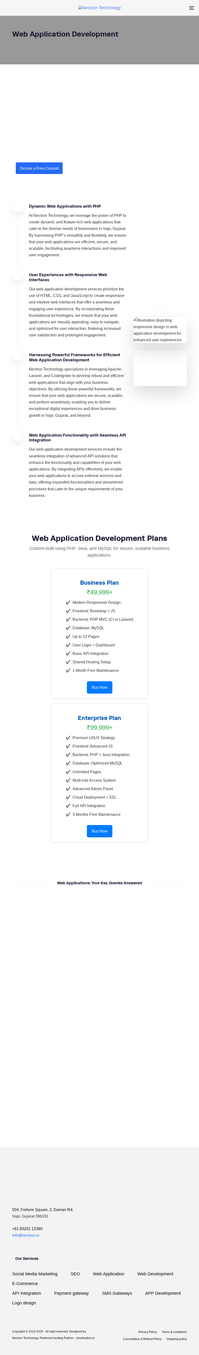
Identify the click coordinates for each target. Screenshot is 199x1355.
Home (17, 41)
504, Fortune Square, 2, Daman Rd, (42, 1210)
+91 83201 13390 (27, 1229)
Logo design (24, 1303)
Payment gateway (71, 1293)
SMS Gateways (117, 1293)
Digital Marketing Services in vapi (58, 41)
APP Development (163, 1293)
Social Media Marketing (35, 1274)
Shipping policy (176, 1339)
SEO (75, 1274)
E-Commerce (25, 1283)
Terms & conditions (174, 1332)
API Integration (26, 1293)
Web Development (155, 1274)
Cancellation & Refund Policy (142, 1339)
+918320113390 (109, 1142)
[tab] (99, 904)
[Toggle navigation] (162, 8)
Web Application (108, 1274)
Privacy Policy (148, 1332)
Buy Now (100, 687)
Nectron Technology (25, 1338)
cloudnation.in (85, 1338)
